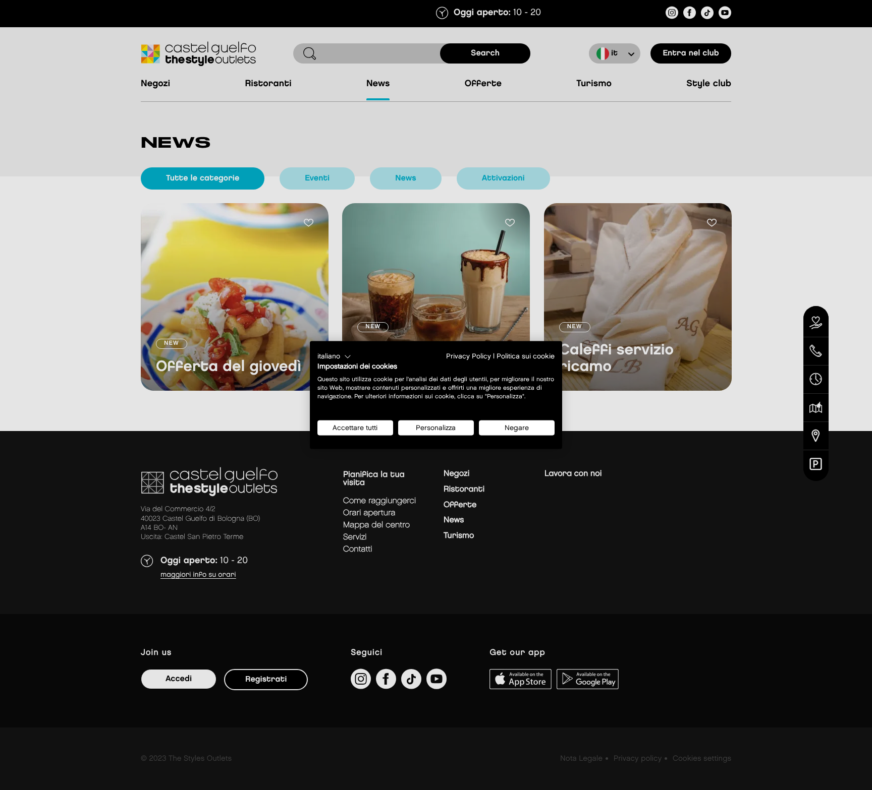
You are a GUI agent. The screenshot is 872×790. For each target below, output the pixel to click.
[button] (334, 356)
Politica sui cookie (526, 356)
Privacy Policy (468, 356)
